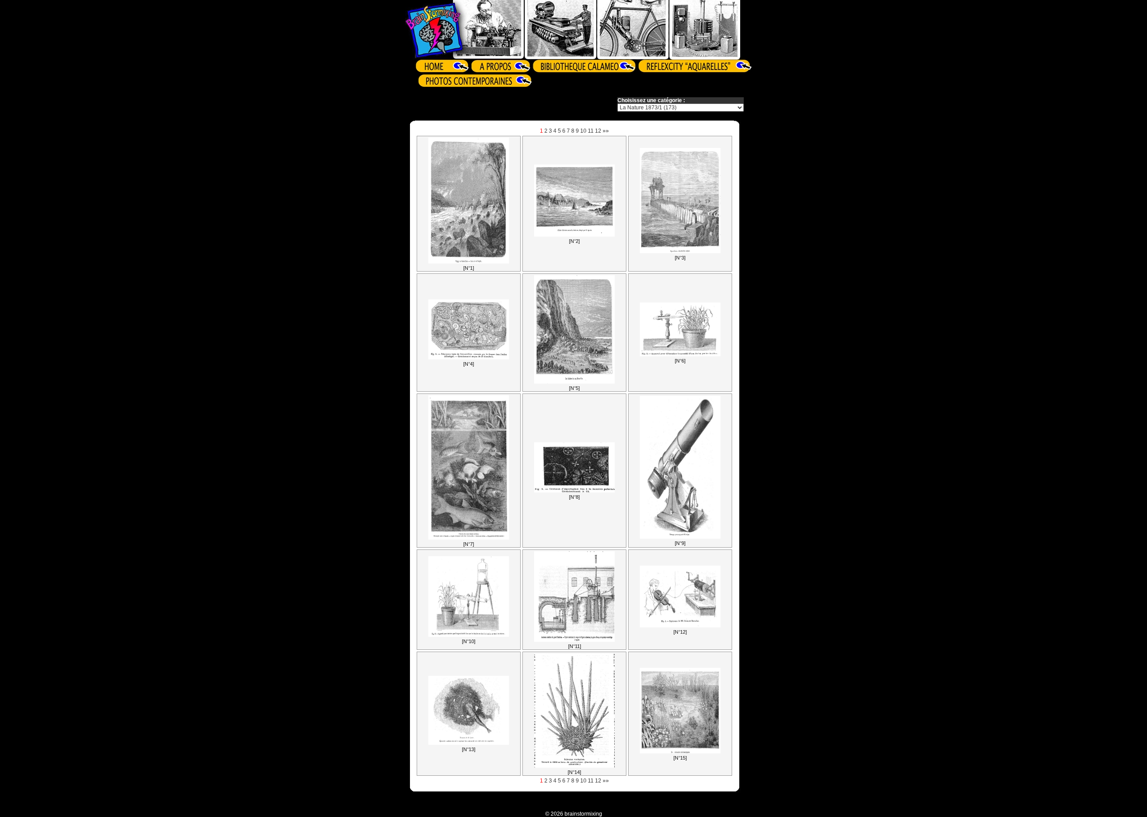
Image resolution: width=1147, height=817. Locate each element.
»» (606, 131)
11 (591, 131)
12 (598, 131)
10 (583, 131)
